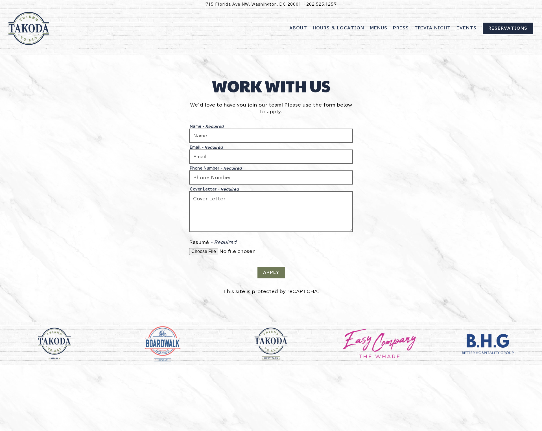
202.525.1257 (321, 4)
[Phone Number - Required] (271, 177)
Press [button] (401, 28)
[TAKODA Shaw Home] (28, 31)
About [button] (298, 28)
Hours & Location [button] (338, 28)
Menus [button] (378, 28)
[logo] (488, 344)
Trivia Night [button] (432, 28)
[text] (379, 344)
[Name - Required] (271, 136)
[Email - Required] (271, 157)
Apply (271, 272)
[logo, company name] (54, 344)
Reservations (507, 28)
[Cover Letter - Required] (271, 211)
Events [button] (466, 28)
